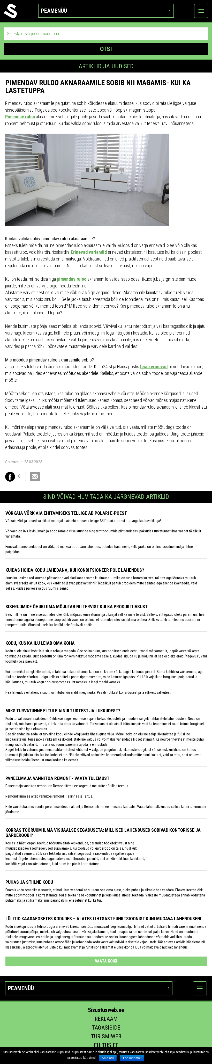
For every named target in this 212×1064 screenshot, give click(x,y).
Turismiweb (106, 1036)
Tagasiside (106, 1027)
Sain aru (108, 1058)
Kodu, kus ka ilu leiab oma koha (40, 643)
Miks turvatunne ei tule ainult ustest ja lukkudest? (62, 710)
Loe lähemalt (132, 1058)
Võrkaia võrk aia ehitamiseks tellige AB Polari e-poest (66, 513)
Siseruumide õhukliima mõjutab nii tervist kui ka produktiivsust (76, 606)
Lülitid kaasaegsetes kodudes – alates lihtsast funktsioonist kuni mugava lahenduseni (103, 918)
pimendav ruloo (71, 279)
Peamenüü (54, 11)
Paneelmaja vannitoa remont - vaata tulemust (57, 778)
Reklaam (106, 1019)
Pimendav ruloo (20, 116)
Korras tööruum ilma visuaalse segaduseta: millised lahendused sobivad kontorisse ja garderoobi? (103, 832)
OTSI (106, 49)
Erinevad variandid (89, 252)
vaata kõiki (106, 961)
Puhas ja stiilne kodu (29, 882)
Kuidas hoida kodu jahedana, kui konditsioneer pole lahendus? (74, 570)
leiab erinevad (154, 366)
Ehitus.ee (106, 1045)
